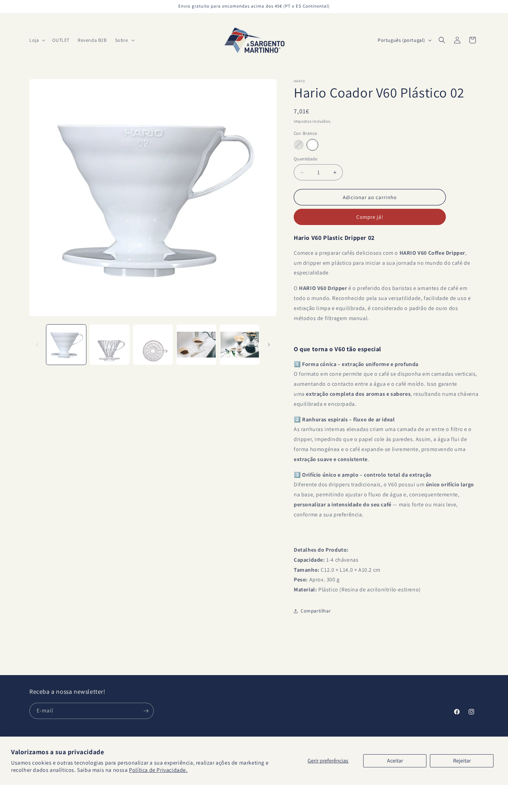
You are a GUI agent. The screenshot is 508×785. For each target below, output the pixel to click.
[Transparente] (298, 145)
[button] (36, 40)
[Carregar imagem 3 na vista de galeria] (153, 344)
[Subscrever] (145, 711)
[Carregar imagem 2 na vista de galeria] (109, 344)
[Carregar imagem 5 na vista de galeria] (240, 344)
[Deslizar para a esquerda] (37, 344)
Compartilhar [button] (316, 611)
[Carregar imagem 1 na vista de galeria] (66, 344)
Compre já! (369, 217)
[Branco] (312, 145)
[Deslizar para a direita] (268, 344)
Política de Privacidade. (158, 770)
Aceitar (395, 760)
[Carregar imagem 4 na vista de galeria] (196, 344)
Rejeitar (462, 760)
